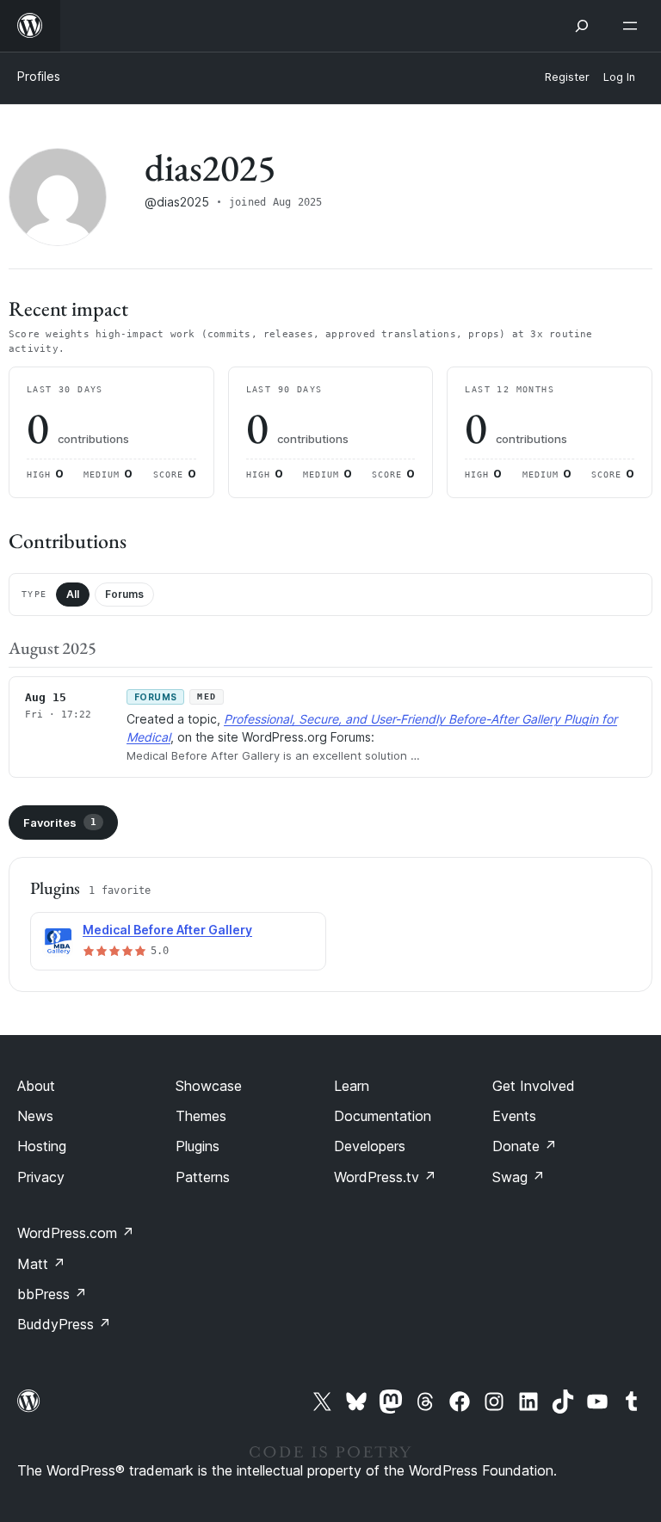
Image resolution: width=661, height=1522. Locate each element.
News (35, 1116)
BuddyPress (64, 1324)
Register (567, 77)
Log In (619, 77)
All (72, 594)
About (36, 1085)
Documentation (382, 1116)
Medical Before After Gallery (167, 929)
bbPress (52, 1294)
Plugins (197, 1146)
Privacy (41, 1177)
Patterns (203, 1177)
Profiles (38, 76)
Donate (524, 1146)
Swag (518, 1177)
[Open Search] (582, 26)
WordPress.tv (385, 1177)
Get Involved (533, 1085)
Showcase (209, 1085)
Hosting (41, 1146)
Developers (369, 1146)
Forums (124, 594)
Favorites (59, 822)
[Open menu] (633, 26)
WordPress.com (75, 1233)
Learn (351, 1085)
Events (514, 1116)
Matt (41, 1263)
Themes (201, 1116)
